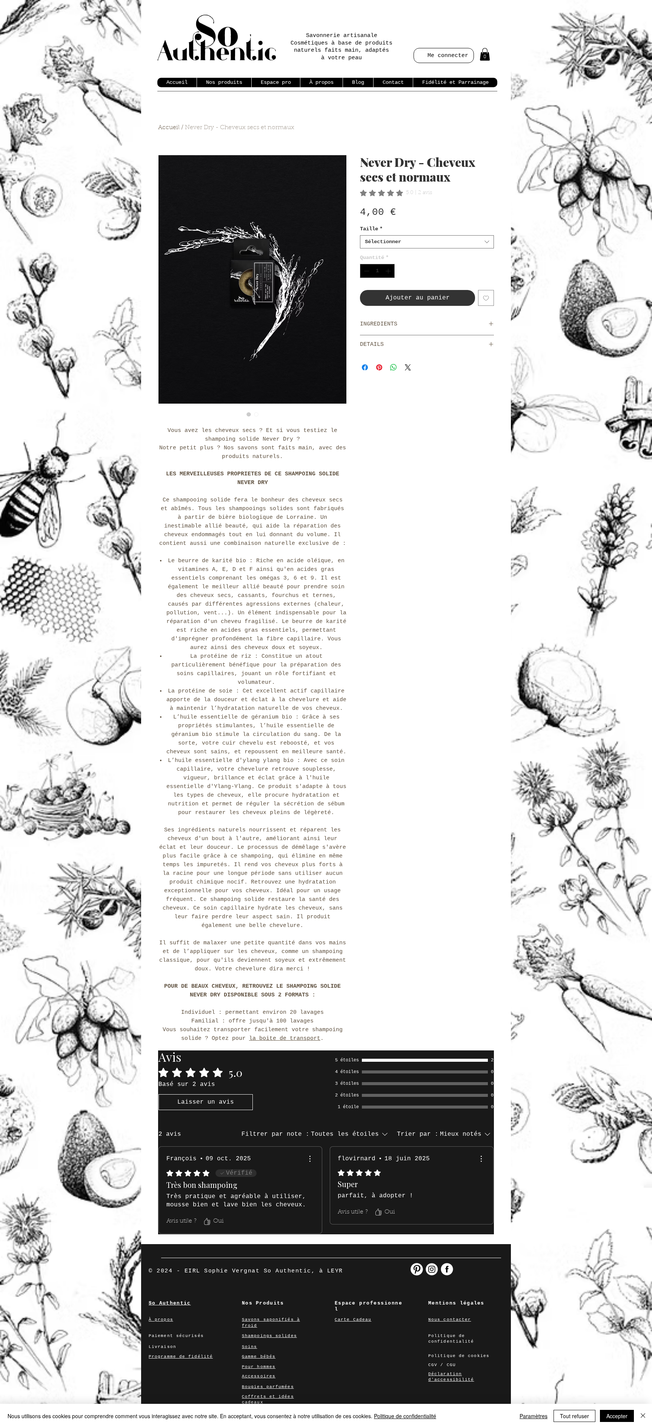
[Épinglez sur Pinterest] (379, 367)
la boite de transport (284, 1038)
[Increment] (389, 271)
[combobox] (427, 241)
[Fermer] (642, 1416)
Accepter (616, 1416)
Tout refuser (574, 1416)
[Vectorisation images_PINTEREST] (417, 1269)
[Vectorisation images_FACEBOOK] (447, 1269)
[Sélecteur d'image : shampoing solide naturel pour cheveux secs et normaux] (248, 414)
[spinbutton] (377, 271)
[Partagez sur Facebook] (364, 367)
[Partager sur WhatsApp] (393, 367)
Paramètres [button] (533, 1416)
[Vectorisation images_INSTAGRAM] (432, 1269)
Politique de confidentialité (405, 1416)
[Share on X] (407, 367)
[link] (396, 193)
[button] (485, 54)
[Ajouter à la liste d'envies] (486, 298)
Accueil (169, 128)
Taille (371, 229)
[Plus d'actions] (309, 1158)
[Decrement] (366, 271)
